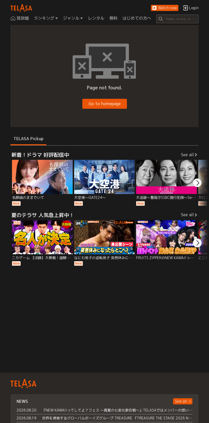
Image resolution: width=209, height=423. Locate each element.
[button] (164, 8)
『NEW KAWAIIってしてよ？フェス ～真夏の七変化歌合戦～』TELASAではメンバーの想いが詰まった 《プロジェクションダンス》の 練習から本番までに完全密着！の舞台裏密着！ (117, 410)
